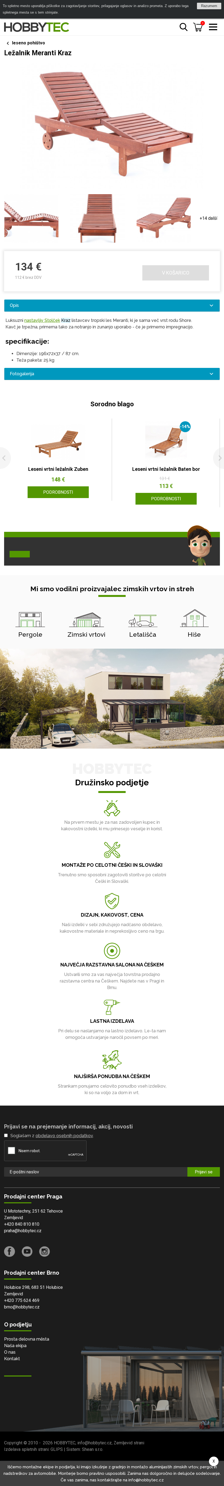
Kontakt (12, 1358)
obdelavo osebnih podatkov (64, 1135)
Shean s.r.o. (92, 1449)
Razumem (209, 6)
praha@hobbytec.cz (23, 1230)
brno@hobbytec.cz (22, 1307)
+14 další (208, 218)
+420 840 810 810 (21, 1224)
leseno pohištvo (28, 42)
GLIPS (57, 1449)
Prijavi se (204, 1171)
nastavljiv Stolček (42, 320)
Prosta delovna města (26, 1339)
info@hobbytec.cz (94, 1442)
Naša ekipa (15, 1345)
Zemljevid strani (129, 1442)
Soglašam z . (52, 1135)
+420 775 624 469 (21, 1300)
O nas (10, 1352)
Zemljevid (13, 1217)
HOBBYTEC (64, 1442)
